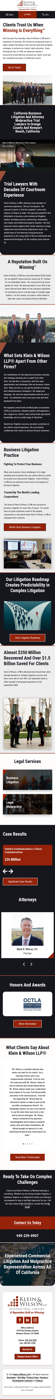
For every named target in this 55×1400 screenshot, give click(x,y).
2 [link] (25, 1143)
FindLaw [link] (39, 1380)
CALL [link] (47, 15)
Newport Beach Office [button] (27, 1356)
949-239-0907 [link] (26, 1203)
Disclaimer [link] (11, 1377)
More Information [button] (27, 1023)
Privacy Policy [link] (33, 1377)
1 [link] (23, 1143)
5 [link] (31, 1143)
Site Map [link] (21, 1377)
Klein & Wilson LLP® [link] (22, 1374)
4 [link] (29, 1143)
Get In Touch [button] (14, 67)
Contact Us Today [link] (27, 1222)
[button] (9, 14)
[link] (27, 5)
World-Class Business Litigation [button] (25, 527)
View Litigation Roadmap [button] (27, 637)
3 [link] (27, 1143)
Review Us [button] (27, 1349)
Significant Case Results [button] (20, 881)
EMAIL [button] (28, 14)
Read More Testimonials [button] (27, 1157)
